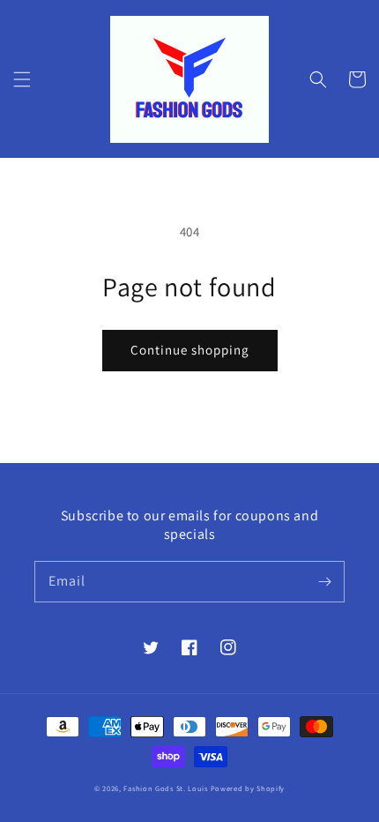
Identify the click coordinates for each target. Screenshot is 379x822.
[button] (22, 79)
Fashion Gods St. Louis (165, 788)
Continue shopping (189, 349)
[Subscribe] (324, 581)
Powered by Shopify (248, 788)
